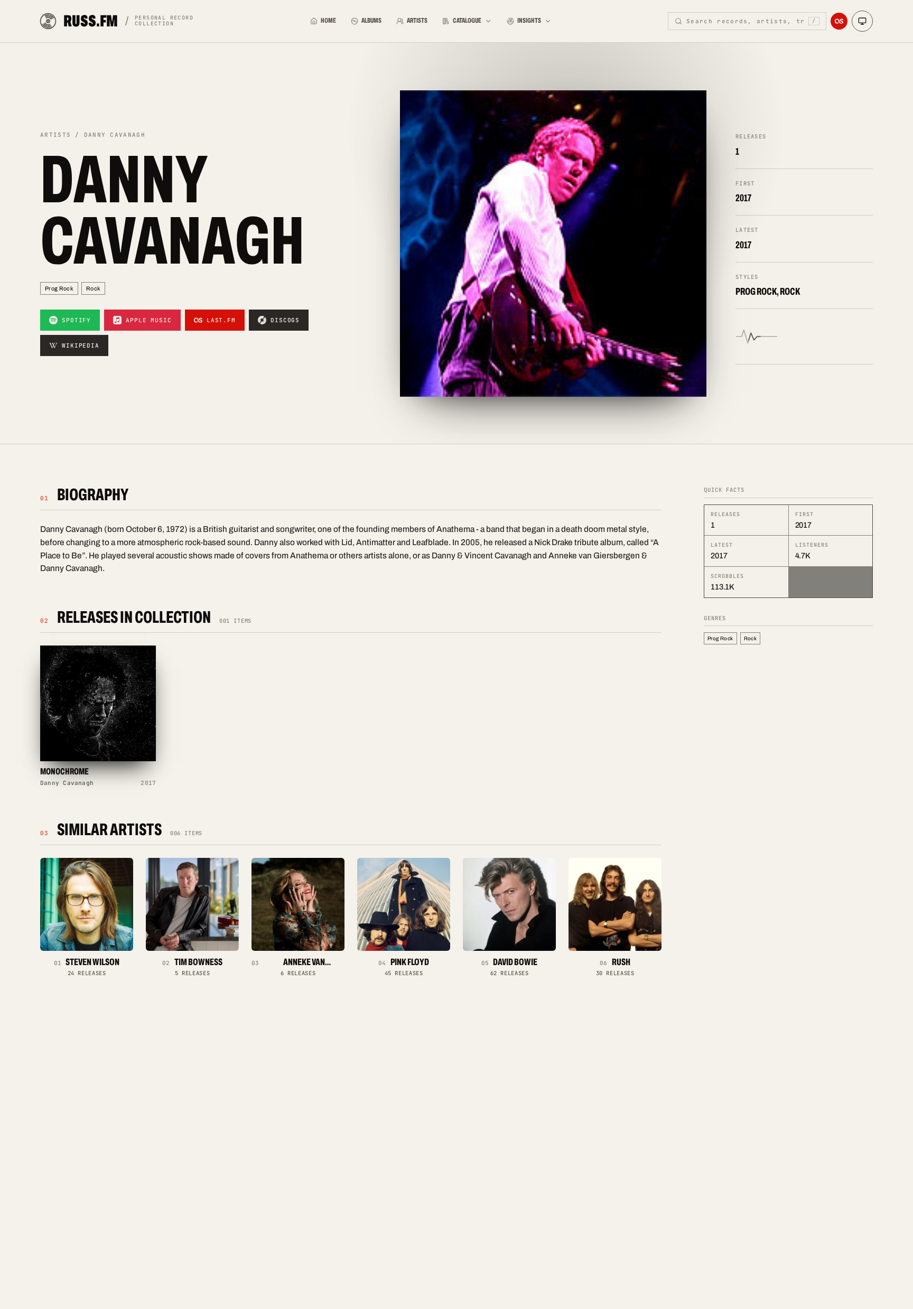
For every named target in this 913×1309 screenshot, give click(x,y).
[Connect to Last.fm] (839, 21)
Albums (371, 20)
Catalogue (467, 20)
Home (328, 20)
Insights (529, 20)
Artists (417, 20)
